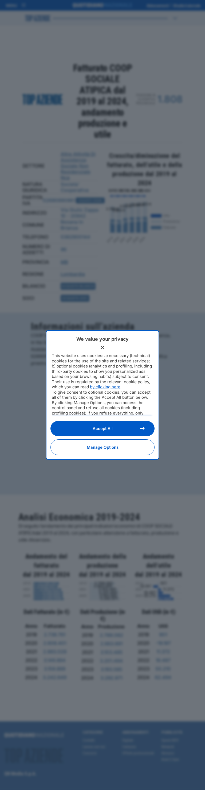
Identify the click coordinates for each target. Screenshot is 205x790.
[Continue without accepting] (102, 347)
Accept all (103, 428)
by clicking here (105, 386)
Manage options (103, 447)
